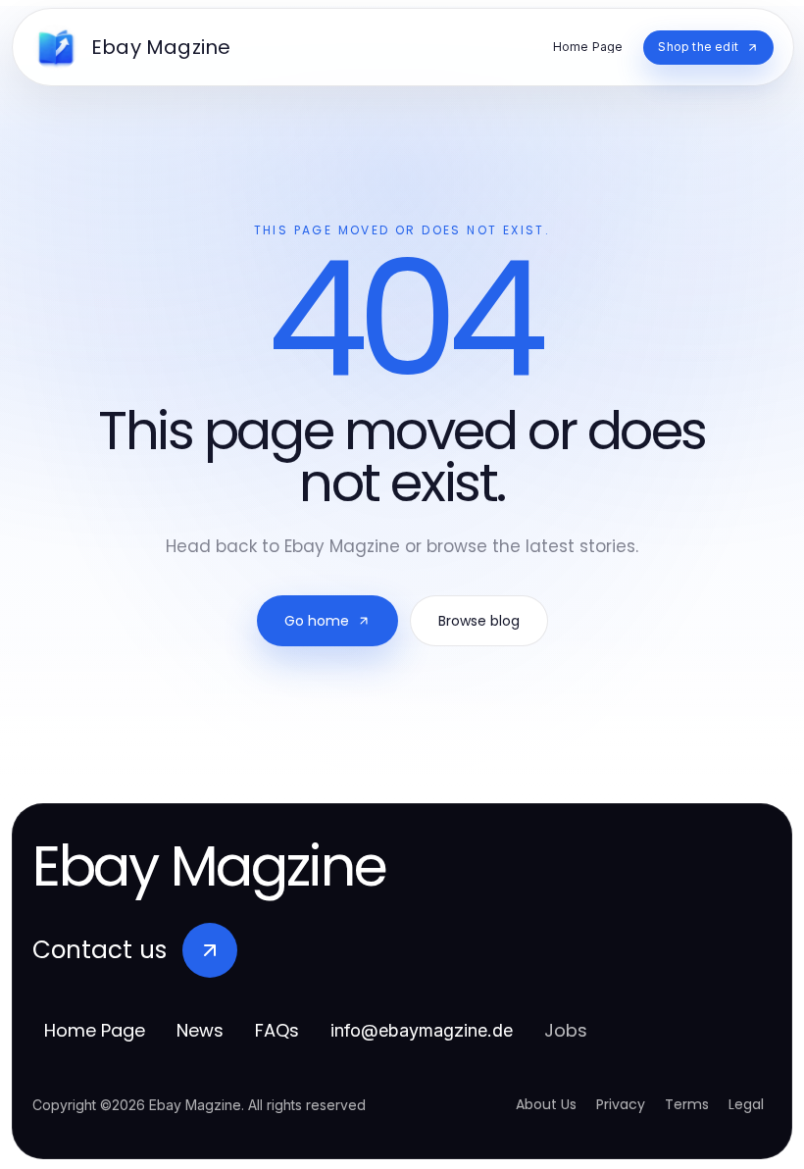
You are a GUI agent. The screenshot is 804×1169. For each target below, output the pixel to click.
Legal (746, 1104)
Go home (316, 621)
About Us (546, 1104)
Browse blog (479, 621)
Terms (687, 1104)
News (200, 1030)
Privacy (620, 1104)
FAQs (277, 1030)
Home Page (94, 1030)
